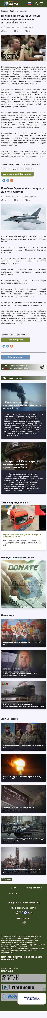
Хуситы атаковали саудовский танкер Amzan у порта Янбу (22, 405)
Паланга (5, 169)
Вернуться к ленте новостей (23, 902)
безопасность (7, 164)
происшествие (27, 169)
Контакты (13, 893)
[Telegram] (7, 180)
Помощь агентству (34, 888)
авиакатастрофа (8, 334)
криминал (36, 164)
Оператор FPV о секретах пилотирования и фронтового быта (21, 464)
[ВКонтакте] (3, 180)
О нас (13, 888)
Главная (4, 11)
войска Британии (23, 164)
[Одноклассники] (11, 180)
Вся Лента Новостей (18, 11)
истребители (23, 334)
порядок (14, 169)
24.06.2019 (10, 27)
